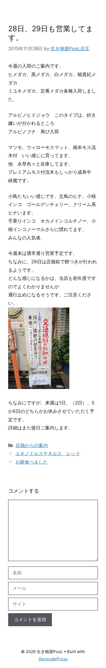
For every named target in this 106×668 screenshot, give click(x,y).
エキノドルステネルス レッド (47, 453)
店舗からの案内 (31, 445)
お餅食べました (31, 462)
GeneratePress (53, 658)
